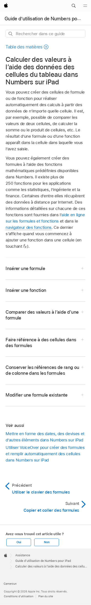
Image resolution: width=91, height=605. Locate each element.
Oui (19, 542)
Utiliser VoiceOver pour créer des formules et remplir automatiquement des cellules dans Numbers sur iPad (45, 453)
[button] (73, 6)
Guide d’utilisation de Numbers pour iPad (43, 561)
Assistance (22, 555)
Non (46, 542)
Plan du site (45, 596)
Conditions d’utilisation (18, 596)
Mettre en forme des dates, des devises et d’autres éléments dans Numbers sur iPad (45, 436)
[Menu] (85, 6)
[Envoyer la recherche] (10, 33)
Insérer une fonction (26, 290)
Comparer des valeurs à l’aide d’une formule (42, 315)
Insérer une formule (25, 268)
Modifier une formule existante (36, 395)
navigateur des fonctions (28, 227)
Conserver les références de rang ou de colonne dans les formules (42, 370)
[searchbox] (45, 33)
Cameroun (10, 583)
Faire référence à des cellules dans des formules (41, 342)
